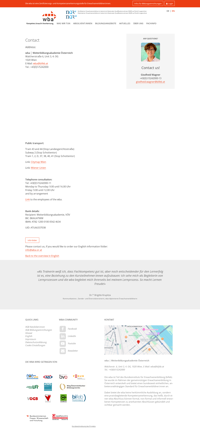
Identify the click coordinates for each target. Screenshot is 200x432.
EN (173, 11)
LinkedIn (72, 336)
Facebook (72, 328)
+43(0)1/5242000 (117, 369)
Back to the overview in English (42, 255)
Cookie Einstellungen (35, 345)
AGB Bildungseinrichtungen (38, 329)
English (28, 336)
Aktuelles (124, 23)
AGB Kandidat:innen (35, 326)
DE (168, 11)
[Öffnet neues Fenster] (37, 418)
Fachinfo (151, 23)
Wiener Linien (38, 167)
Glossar (28, 332)
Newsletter (73, 350)
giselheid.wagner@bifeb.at (150, 81)
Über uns (138, 23)
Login (170, 3)
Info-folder (32, 240)
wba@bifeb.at (40, 63)
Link (27, 199)
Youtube (72, 343)
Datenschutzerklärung (36, 342)
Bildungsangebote (105, 23)
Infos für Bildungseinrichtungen (148, 3)
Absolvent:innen (82, 23)
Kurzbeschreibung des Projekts (84, 426)
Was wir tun (63, 23)
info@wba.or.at (33, 250)
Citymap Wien (38, 162)
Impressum (30, 339)
